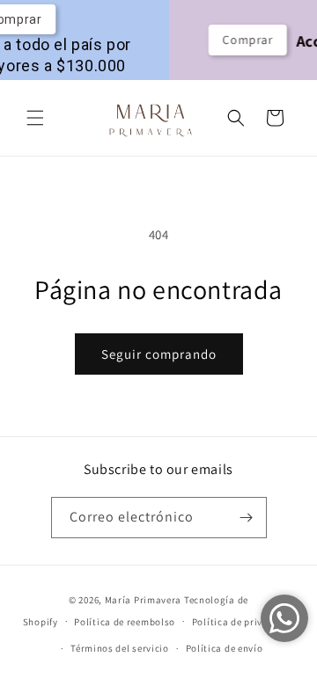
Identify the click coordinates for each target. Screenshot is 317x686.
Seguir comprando (159, 354)
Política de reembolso (124, 622)
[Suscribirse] (246, 517)
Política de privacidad (243, 622)
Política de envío (224, 648)
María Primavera (143, 600)
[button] (35, 118)
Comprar (241, 39)
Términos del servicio (119, 648)
